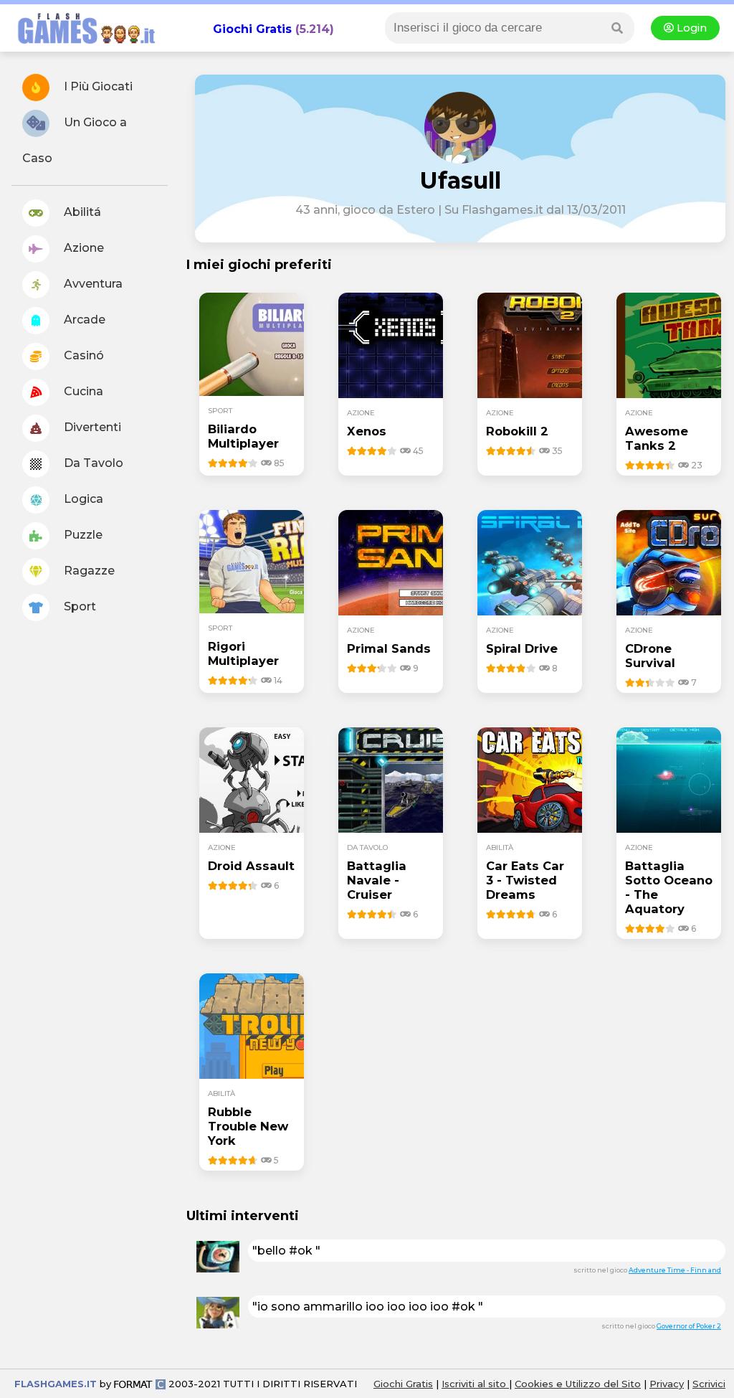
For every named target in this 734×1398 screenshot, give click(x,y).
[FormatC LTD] (140, 1383)
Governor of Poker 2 (689, 1326)
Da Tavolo (92, 463)
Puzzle (82, 535)
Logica (82, 499)
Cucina (82, 391)
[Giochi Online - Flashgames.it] (81, 45)
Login (690, 28)
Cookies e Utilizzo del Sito (578, 1383)
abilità (499, 847)
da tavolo (367, 847)
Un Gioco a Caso (74, 140)
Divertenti (91, 427)
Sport (78, 606)
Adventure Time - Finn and (675, 1270)
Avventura (92, 284)
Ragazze (88, 570)
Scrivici (708, 1383)
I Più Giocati (97, 86)
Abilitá (81, 212)
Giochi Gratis (252, 29)
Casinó (82, 355)
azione (361, 412)
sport (220, 410)
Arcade (83, 319)
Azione (82, 248)
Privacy (666, 1383)
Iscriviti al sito (475, 1383)
